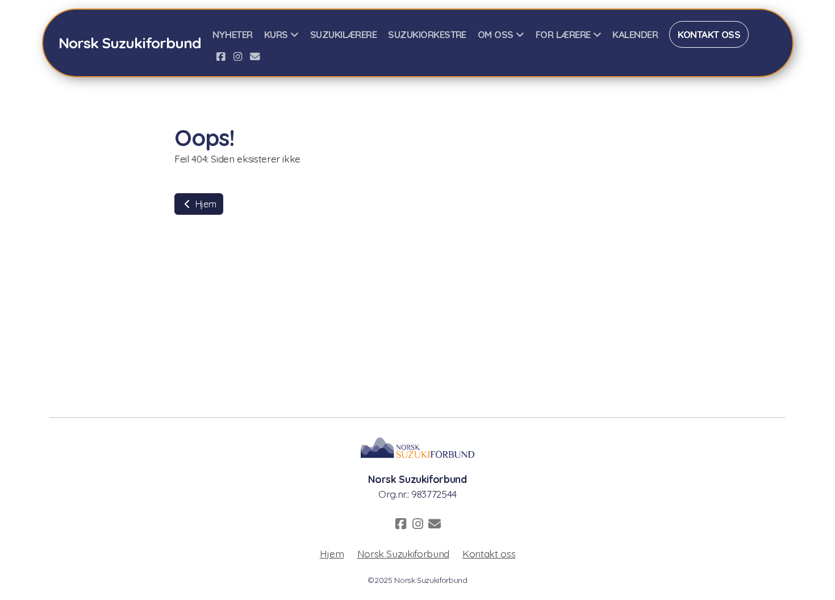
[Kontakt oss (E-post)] (255, 56)
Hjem (204, 204)
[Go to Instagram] (238, 56)
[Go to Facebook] (220, 56)
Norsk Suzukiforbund (403, 553)
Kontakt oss (488, 553)
